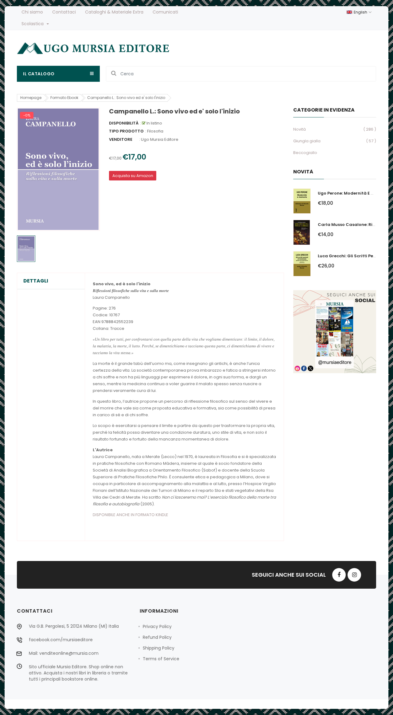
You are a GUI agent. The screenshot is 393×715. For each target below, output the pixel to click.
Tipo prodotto (126, 131)
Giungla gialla (307, 141)
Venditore (120, 139)
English (361, 12)
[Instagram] (354, 575)
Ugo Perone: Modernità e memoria (354, 193)
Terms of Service (161, 659)
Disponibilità (123, 123)
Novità (299, 129)
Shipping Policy (158, 648)
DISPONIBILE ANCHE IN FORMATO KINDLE (130, 515)
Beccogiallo (305, 153)
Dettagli (35, 281)
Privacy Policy (157, 626)
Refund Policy (157, 637)
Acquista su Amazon (132, 176)
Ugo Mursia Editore (159, 139)
